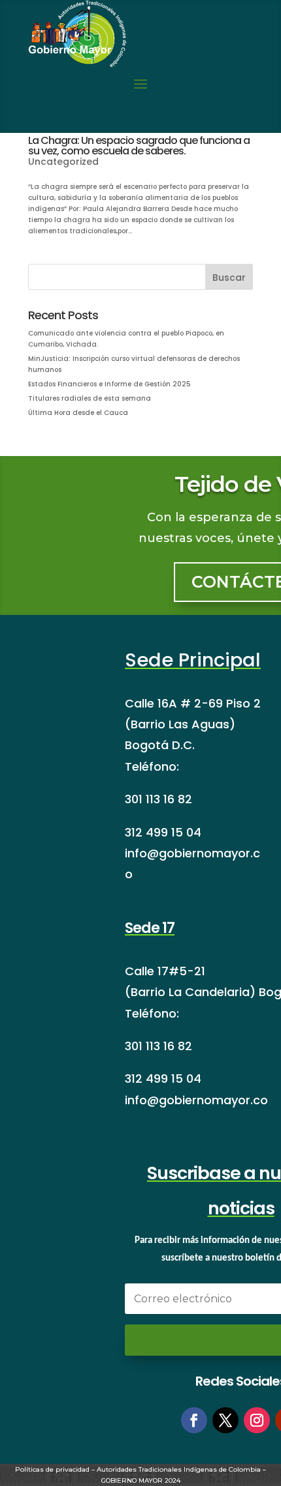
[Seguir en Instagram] (257, 1420)
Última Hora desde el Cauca (78, 413)
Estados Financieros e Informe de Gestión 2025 (109, 384)
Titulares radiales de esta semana (89, 398)
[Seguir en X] (225, 1420)
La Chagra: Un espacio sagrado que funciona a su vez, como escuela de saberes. (139, 145)
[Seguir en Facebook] (194, 1420)
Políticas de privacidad (52, 1469)
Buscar (229, 277)
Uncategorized (63, 161)
